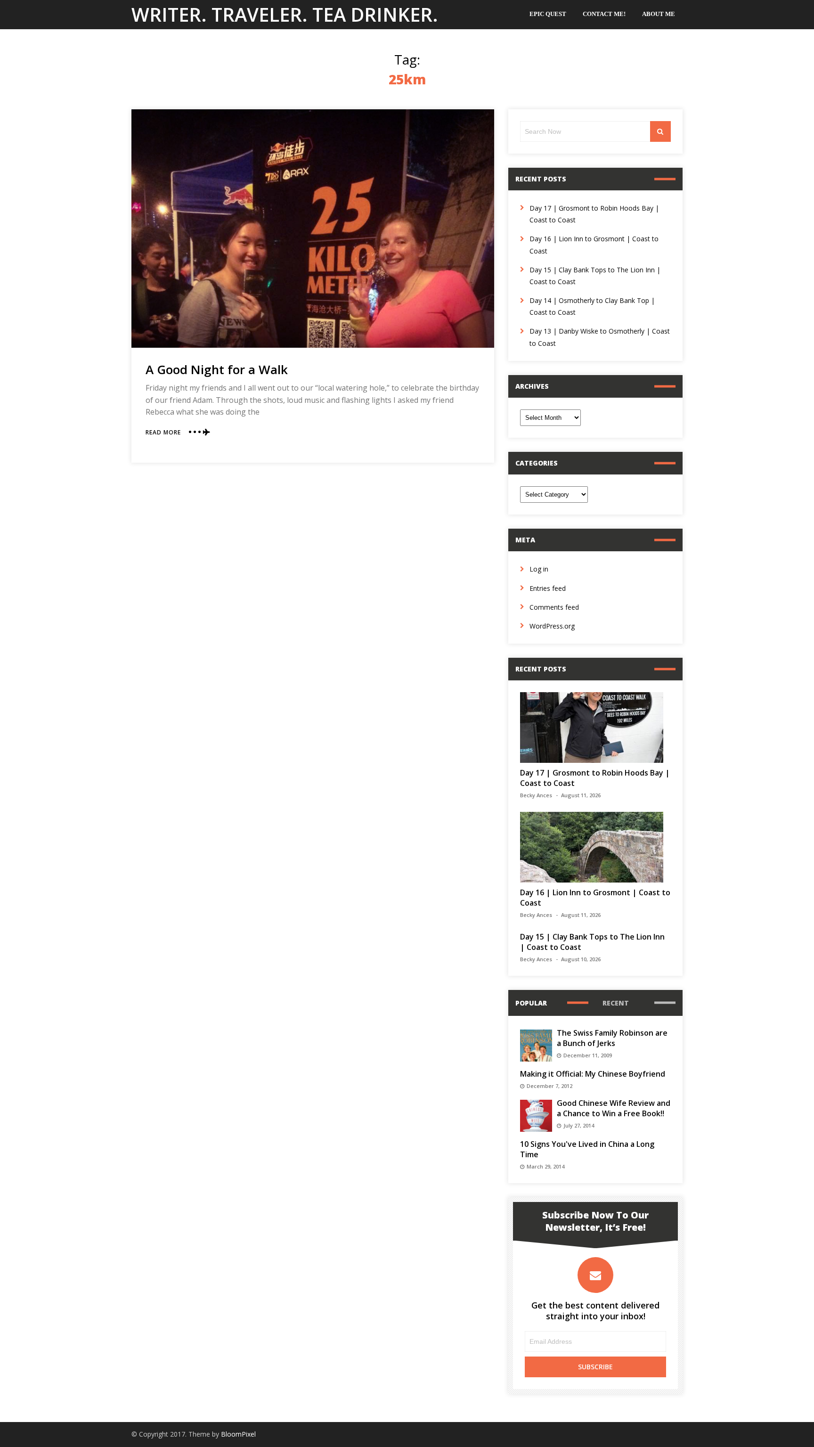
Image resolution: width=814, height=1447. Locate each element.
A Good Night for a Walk (217, 369)
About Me (658, 13)
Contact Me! (604, 13)
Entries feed (547, 588)
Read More (163, 432)
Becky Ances (536, 795)
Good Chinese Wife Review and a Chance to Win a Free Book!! (613, 1108)
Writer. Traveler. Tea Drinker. (284, 14)
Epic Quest (547, 13)
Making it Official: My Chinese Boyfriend (592, 1074)
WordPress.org (552, 625)
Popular (531, 1002)
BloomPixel (238, 1434)
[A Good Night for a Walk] (312, 228)
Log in (538, 568)
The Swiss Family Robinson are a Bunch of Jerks (612, 1038)
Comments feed (554, 607)
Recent (615, 1002)
